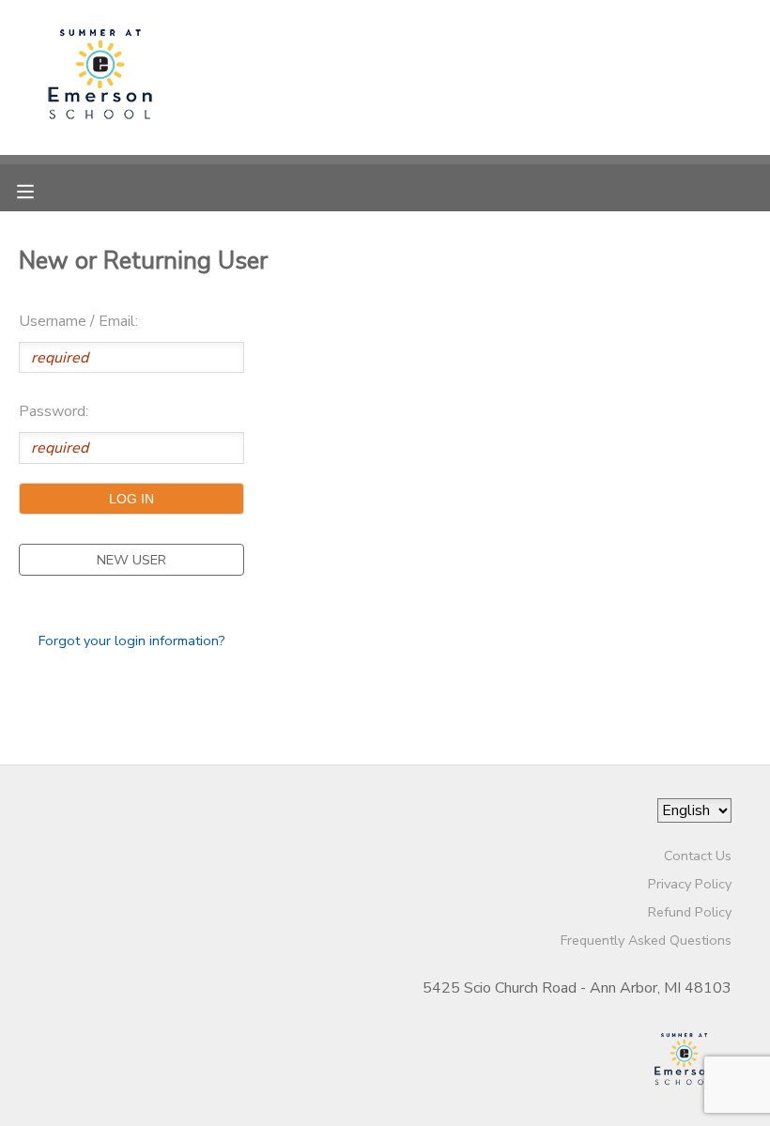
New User (131, 559)
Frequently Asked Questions (646, 940)
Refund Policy (690, 911)
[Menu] (39, 189)
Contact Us (698, 855)
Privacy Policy (690, 883)
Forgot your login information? (131, 640)
